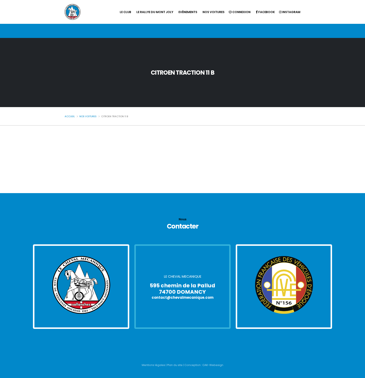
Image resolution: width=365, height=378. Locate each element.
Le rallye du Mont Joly (154, 12)
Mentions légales (153, 365)
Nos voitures (214, 12)
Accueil (70, 116)
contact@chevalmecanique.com (183, 297)
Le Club (125, 12)
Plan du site (174, 365)
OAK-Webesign (212, 365)
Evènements (187, 12)
